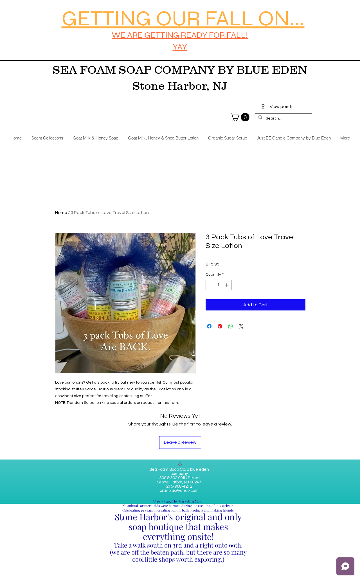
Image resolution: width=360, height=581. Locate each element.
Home (61, 212)
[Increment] (227, 285)
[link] (240, 117)
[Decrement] (209, 285)
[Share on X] (241, 326)
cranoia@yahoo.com (179, 490)
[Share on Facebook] (209, 326)
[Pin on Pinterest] (220, 326)
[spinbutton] (218, 285)
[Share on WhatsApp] (230, 326)
